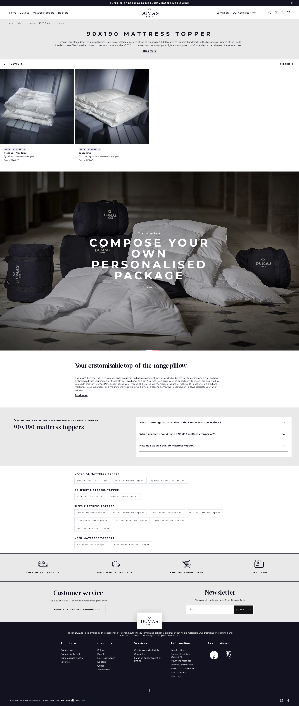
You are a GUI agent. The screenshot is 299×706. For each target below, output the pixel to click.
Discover (149, 288)
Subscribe (243, 609)
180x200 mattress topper (170, 520)
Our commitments (70, 654)
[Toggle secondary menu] (149, 691)
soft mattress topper (124, 496)
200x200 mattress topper (93, 528)
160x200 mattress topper (131, 520)
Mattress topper (27, 23)
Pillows (11, 12)
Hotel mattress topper (91, 544)
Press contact (178, 672)
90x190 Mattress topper (92, 512)
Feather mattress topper (93, 480)
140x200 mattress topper (93, 520)
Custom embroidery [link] (187, 572)
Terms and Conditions (183, 668)
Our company (68, 650)
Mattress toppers (43, 12)
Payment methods (181, 660)
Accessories (103, 669)
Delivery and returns (182, 664)
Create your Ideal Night (147, 650)
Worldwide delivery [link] (114, 572)
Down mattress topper (129, 480)
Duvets (24, 12)
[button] (12, 12)
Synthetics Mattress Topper (168, 480)
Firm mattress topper (91, 496)
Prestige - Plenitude (15, 153)
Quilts (100, 665)
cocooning (85, 153)
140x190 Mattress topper (204, 512)
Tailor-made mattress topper (130, 544)
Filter (285, 64)
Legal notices (178, 650)
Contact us (140, 654)
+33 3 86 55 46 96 (58, 600)
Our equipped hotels (71, 658)
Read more (149, 50)
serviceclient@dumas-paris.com (89, 600)
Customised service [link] (42, 572)
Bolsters (63, 12)
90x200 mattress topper (128, 512)
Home (10, 23)
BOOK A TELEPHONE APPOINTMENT (78, 609)
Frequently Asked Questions (180, 655)
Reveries (65, 661)
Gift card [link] (259, 572)
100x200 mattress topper (167, 512)
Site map (176, 676)
